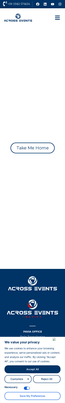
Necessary (11, 387)
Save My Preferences (32, 395)
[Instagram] (60, 4)
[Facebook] (37, 4)
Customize (16, 378)
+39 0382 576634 (19, 4)
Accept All (32, 369)
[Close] (58, 339)
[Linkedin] (45, 4)
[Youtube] (52, 4)
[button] (57, 18)
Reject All (46, 378)
